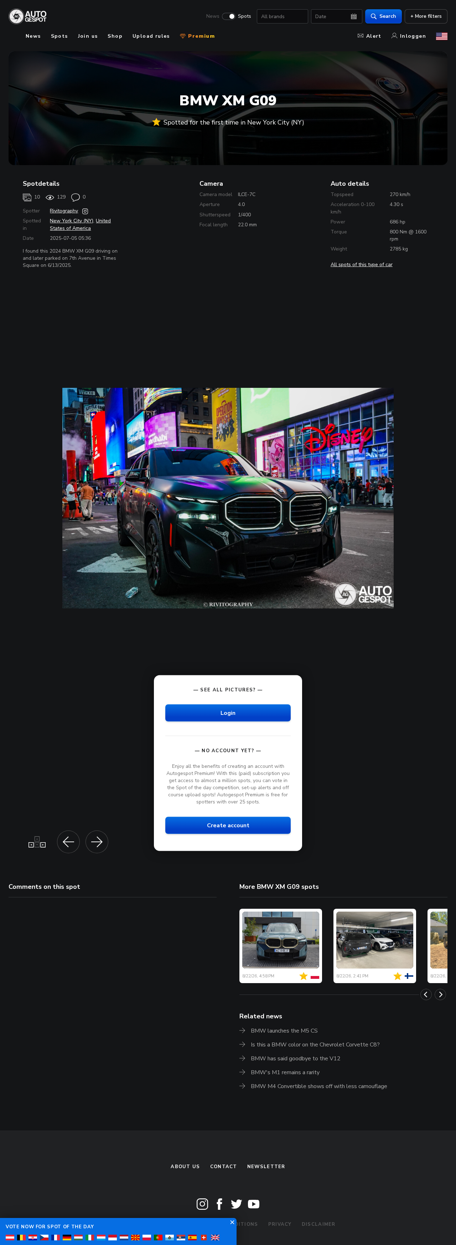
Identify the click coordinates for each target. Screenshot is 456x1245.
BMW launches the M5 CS (284, 1031)
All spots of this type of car (362, 264)
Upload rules (151, 36)
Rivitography (64, 210)
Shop (115, 36)
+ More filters (426, 16)
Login (228, 713)
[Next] (440, 994)
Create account (228, 825)
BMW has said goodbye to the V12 (296, 1058)
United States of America (80, 224)
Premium (200, 36)
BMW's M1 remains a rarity (285, 1072)
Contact (223, 1167)
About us (185, 1167)
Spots (244, 16)
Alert (374, 36)
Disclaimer (319, 1224)
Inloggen (413, 36)
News (212, 16)
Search (387, 16)
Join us (88, 36)
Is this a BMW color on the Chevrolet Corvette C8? (315, 1045)
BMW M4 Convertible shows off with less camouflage (319, 1086)
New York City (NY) (71, 220)
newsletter (266, 1167)
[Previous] (426, 994)
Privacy (280, 1224)
